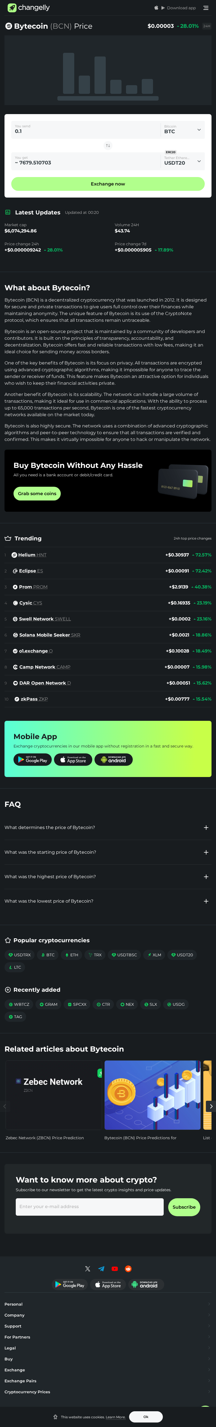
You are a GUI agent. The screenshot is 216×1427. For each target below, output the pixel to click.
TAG (15, 1016)
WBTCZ (18, 1004)
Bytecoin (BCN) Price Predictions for (140, 1137)
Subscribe (184, 1207)
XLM (154, 954)
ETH (71, 954)
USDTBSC (124, 954)
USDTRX (19, 954)
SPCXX (77, 1004)
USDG (176, 1004)
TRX (95, 954)
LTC (14, 967)
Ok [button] (145, 1417)
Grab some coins (37, 493)
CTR (103, 1004)
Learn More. (116, 1417)
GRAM (48, 1004)
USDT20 (182, 954)
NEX (127, 1004)
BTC (48, 954)
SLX (150, 1004)
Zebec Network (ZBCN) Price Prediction (45, 1137)
